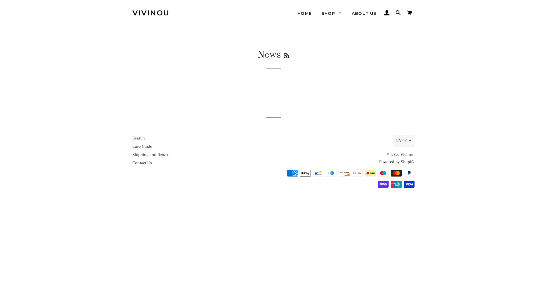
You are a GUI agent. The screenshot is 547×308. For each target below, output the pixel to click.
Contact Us (142, 162)
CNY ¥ (401, 140)
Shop (329, 13)
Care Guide (142, 146)
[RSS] (287, 56)
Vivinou (151, 13)
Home (304, 13)
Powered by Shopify (397, 161)
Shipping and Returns (151, 154)
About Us (364, 13)
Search (138, 138)
